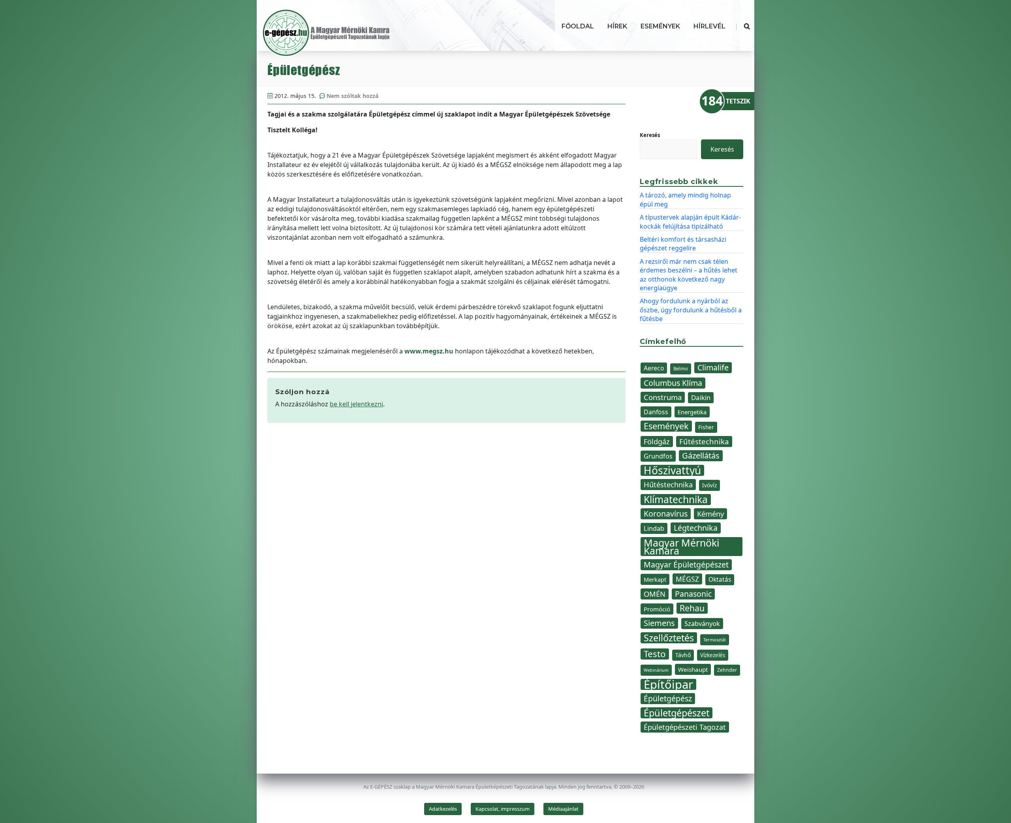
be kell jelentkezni (356, 404)
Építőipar (668, 684)
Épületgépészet (676, 712)
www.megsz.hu (428, 351)
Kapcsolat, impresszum (502, 808)
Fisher (706, 427)
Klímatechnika (676, 499)
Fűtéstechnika (704, 441)
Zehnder (727, 670)
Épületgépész (668, 698)
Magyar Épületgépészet (686, 564)
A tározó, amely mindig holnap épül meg (685, 199)
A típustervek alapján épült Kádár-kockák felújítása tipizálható (690, 221)
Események (660, 26)
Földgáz (657, 441)
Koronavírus (666, 513)
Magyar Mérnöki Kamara (681, 546)
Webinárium (656, 670)
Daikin (700, 397)
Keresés (650, 135)
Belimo (680, 369)
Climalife (713, 367)
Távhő (683, 655)
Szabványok (702, 623)
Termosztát (714, 640)
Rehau (692, 608)
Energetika (692, 412)
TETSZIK (738, 101)
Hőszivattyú (672, 470)
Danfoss (656, 412)
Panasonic (693, 593)
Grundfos (658, 456)
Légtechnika (696, 527)
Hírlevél (709, 26)
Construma (663, 397)
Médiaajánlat (563, 808)
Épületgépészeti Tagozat (685, 727)
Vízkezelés (712, 655)
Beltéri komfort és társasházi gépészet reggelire (683, 243)
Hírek (617, 26)
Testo (655, 654)
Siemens (659, 623)
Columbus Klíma (673, 383)
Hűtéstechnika (668, 484)
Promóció (657, 609)
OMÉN (654, 594)
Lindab (654, 528)
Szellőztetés (669, 637)
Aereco (654, 368)
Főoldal (578, 26)
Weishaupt (693, 669)
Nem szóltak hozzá (352, 96)
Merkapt (655, 579)
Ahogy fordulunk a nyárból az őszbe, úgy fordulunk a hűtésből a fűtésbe (691, 310)
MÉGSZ (687, 579)
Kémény (710, 514)
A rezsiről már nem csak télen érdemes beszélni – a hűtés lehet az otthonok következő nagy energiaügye (688, 274)
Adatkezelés (443, 808)
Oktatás (719, 579)
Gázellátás (701, 455)
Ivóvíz (709, 485)
